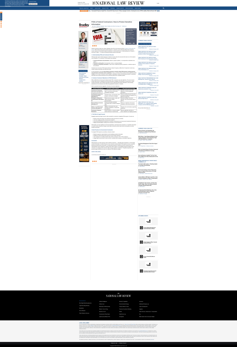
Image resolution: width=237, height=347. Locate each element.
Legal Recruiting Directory (84, 305)
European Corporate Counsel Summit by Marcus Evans (150, 271)
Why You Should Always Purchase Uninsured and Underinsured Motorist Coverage (148, 150)
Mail (130, 43)
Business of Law (102, 311)
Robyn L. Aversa (142, 140)
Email (81, 45)
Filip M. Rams (142, 157)
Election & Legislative (123, 301)
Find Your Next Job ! (83, 70)
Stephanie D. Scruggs (143, 193)
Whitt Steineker (142, 166)
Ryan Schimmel (148, 140)
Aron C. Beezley (83, 43)
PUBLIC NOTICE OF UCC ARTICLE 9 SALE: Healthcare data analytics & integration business (147, 63)
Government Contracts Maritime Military (130, 33)
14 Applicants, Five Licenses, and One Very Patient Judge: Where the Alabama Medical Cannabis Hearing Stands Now (147, 184)
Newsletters (105, 8)
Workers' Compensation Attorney (82, 80)
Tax (140, 314)
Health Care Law (122, 314)
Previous (157, 11)
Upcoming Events (143, 215)
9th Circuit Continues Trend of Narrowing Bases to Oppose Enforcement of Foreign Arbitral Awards (147, 171)
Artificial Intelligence (103, 301)
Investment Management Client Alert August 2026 (147, 144)
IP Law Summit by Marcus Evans (149, 257)
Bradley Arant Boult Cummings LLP (114, 26)
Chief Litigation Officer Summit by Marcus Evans (150, 243)
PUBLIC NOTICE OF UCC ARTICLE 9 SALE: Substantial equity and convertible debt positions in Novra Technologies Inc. (147, 52)
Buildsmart (124, 26)
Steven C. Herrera (143, 179)
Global (120, 311)
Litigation (141, 309)
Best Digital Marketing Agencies (85, 303)
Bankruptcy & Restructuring (104, 306)
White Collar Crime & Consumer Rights (146, 316)
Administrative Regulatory (130, 38)
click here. (152, 339)
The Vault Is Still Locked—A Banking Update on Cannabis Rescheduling (147, 164)
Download (132, 43)
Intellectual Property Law (144, 303)
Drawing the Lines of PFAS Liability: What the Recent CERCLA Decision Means (146, 10)
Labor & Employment (143, 306)
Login (158, 3)
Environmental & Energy (124, 303)
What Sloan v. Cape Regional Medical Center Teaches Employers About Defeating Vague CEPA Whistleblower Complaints (147, 138)
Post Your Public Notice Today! (145, 43)
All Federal (128, 40)
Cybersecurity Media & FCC (104, 316)
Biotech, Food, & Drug (103, 309)
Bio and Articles (82, 48)
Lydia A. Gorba (142, 151)
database (92, 325)
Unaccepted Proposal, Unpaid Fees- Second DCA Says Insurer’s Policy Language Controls (108, 10)
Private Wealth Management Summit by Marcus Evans (150, 228)
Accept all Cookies (32, 1)
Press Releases (82, 310)
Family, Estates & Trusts (124, 306)
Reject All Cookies (33, 3)
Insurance (141, 301)
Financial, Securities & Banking (125, 309)
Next (159, 11)
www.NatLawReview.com (116, 325)
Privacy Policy (133, 324)
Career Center (120, 8)
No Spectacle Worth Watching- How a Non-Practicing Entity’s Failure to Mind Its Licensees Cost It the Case (147, 191)
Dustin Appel (142, 173)
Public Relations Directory (84, 313)
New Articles (1, 17)
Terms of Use (127, 324)
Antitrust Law (101, 303)
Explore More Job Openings (83, 82)
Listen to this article (96, 151)
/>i (134, 43)
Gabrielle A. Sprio (83, 62)
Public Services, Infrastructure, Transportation (148, 311)
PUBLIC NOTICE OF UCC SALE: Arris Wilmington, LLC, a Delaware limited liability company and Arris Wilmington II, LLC (147, 103)
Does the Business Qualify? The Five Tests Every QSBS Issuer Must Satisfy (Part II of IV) (148, 156)
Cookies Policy (8, 6)
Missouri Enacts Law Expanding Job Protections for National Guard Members (147, 131)
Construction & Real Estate (104, 314)
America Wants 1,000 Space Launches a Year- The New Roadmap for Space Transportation (148, 177)
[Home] (118, 3)
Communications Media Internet (130, 35)
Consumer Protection (129, 37)
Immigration (121, 316)
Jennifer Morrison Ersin (148, 173)
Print (128, 43)
